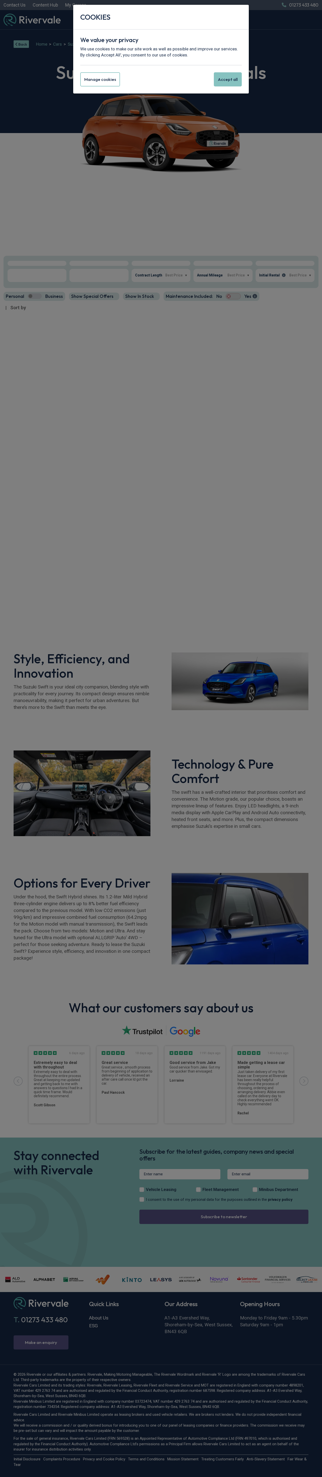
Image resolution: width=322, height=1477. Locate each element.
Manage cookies (100, 79)
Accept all (228, 79)
